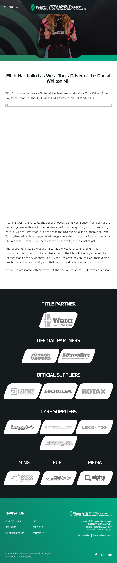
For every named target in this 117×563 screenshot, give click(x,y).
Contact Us (38, 533)
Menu (8, 7)
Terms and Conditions (102, 535)
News (35, 521)
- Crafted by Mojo (23, 557)
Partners (38, 527)
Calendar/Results (14, 533)
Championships (13, 521)
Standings (10, 527)
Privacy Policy (84, 535)
